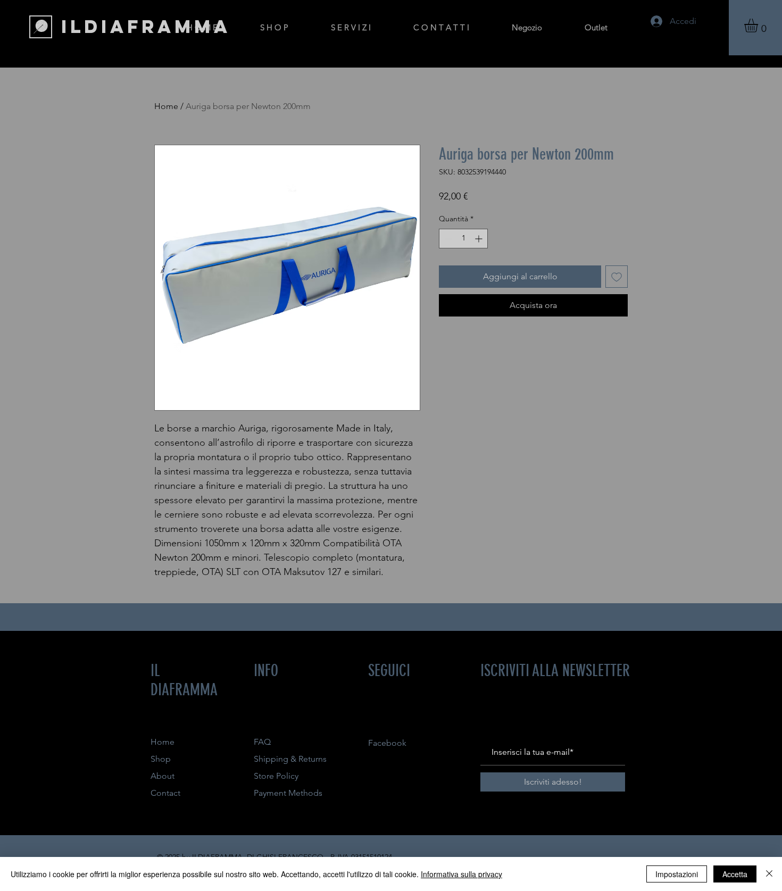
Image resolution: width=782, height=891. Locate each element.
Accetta (734, 874)
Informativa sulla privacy (461, 874)
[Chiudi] (769, 873)
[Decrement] (447, 238)
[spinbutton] (463, 238)
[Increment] (479, 238)
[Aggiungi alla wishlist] (616, 276)
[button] (759, 25)
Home (166, 106)
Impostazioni (676, 874)
